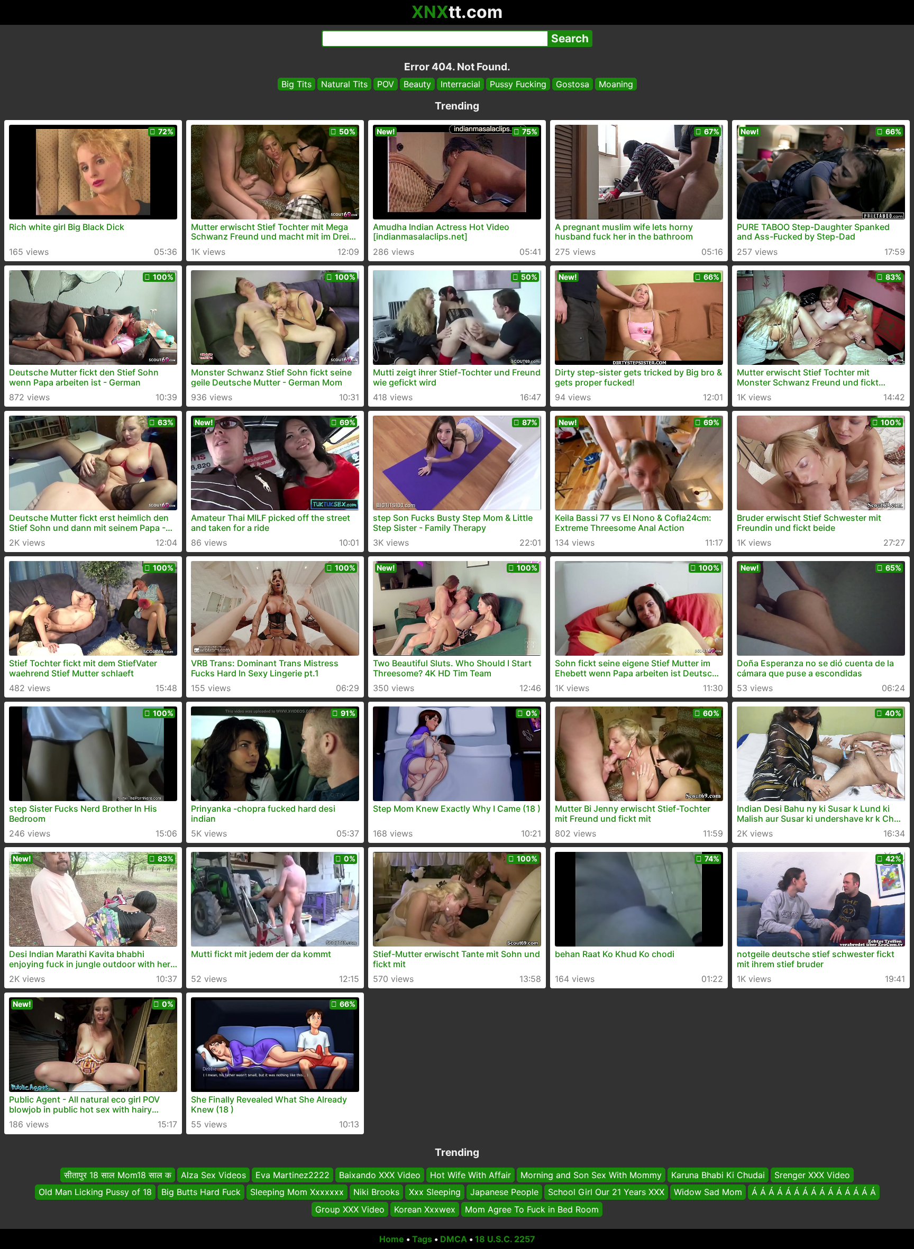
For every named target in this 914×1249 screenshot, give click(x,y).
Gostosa (572, 84)
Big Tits (296, 84)
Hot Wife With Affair (470, 1175)
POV (385, 84)
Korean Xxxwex (424, 1209)
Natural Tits (344, 84)
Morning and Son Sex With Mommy (591, 1175)
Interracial (460, 84)
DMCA (453, 1239)
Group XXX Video (350, 1209)
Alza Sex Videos (213, 1175)
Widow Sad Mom (708, 1192)
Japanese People (504, 1192)
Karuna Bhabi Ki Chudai (718, 1175)
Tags (422, 1239)
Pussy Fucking (518, 84)
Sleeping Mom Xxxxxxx (297, 1192)
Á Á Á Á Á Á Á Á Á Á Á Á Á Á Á (814, 1192)
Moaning (616, 84)
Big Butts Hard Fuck (201, 1192)
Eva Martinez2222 (292, 1175)
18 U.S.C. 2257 (505, 1239)
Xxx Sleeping (435, 1192)
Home (391, 1239)
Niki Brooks (376, 1192)
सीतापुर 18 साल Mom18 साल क (117, 1175)
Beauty (417, 84)
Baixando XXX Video (380, 1175)
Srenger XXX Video (812, 1175)
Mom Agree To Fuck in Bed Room (532, 1209)
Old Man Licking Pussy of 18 (95, 1192)
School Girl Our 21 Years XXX (606, 1192)
